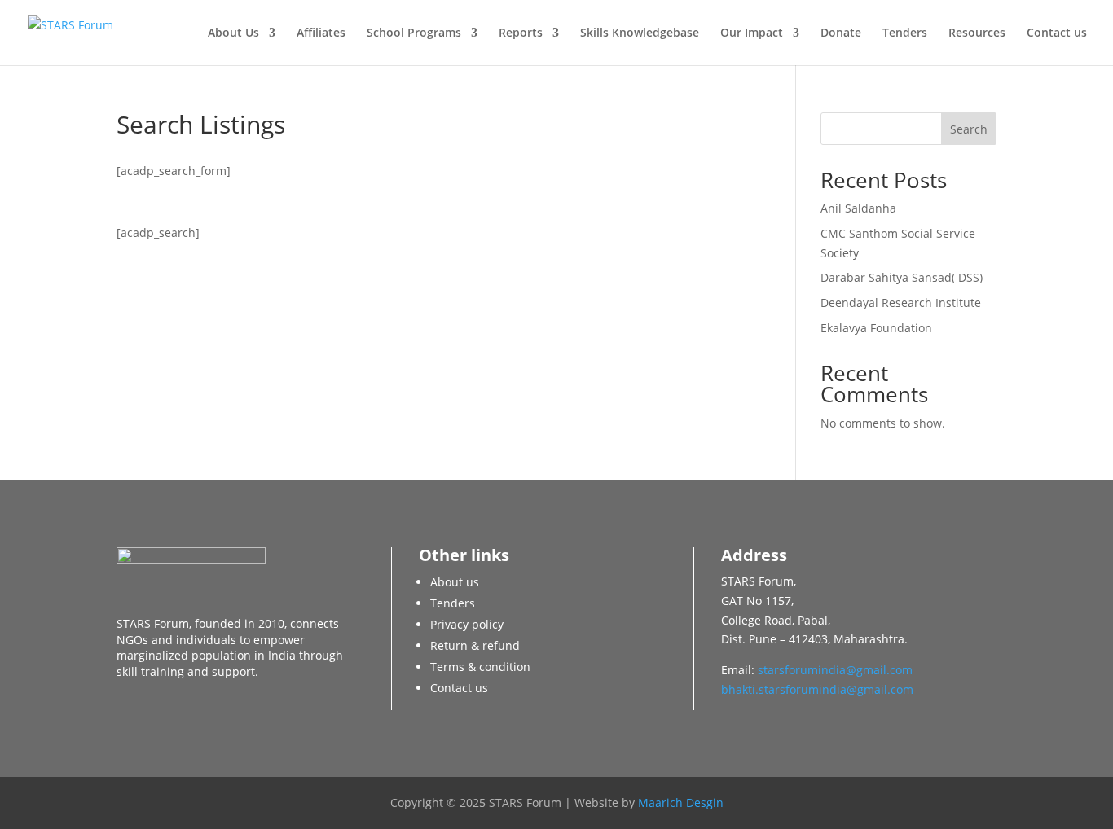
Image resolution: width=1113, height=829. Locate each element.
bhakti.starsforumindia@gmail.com (817, 689)
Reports (521, 33)
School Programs (414, 33)
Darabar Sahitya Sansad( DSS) (901, 277)
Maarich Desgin (681, 802)
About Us (233, 33)
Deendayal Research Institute (900, 302)
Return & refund (475, 645)
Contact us (1057, 33)
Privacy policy (467, 624)
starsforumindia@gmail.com (835, 670)
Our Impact (751, 33)
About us (454, 582)
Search (969, 129)
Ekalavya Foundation (876, 328)
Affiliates (321, 33)
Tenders (904, 33)
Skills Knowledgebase (639, 33)
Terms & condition (480, 666)
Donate (840, 33)
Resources (976, 33)
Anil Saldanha (858, 208)
